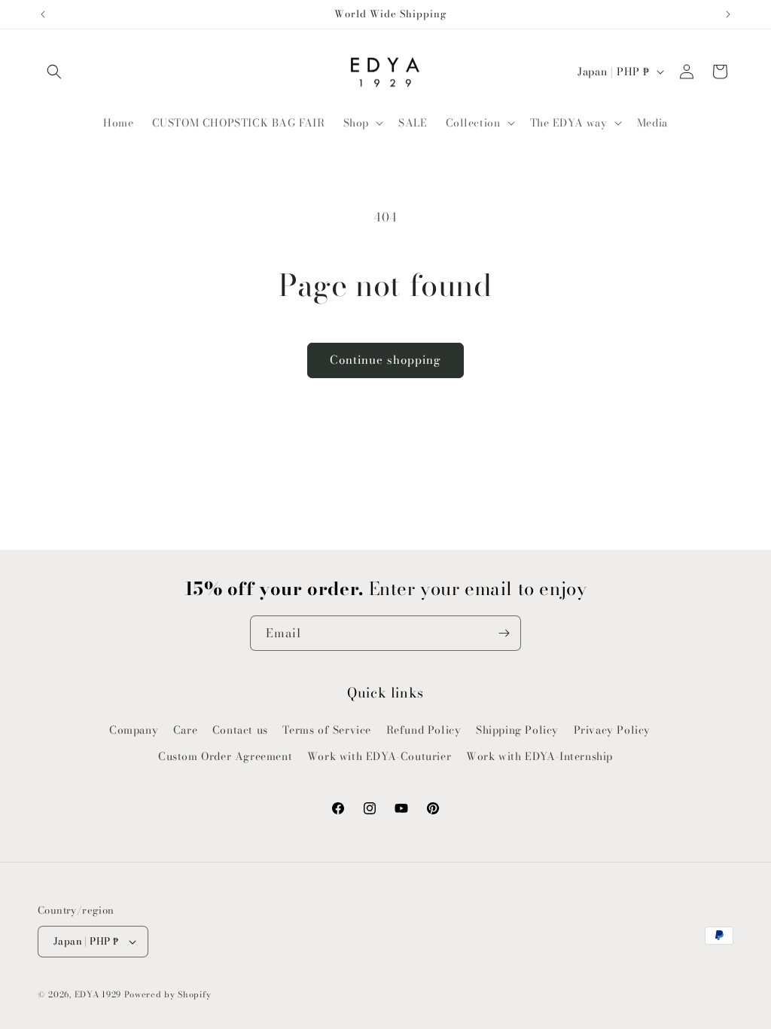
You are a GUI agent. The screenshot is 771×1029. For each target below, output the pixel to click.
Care (185, 730)
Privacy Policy (612, 730)
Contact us (240, 730)
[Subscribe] (503, 633)
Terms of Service (326, 730)
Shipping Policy (517, 730)
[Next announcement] (728, 14)
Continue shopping (385, 359)
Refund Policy (424, 730)
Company (133, 730)
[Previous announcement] (42, 14)
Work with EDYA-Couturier (379, 756)
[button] (54, 71)
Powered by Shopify (168, 994)
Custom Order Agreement (225, 756)
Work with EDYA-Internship (539, 756)
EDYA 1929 (98, 994)
